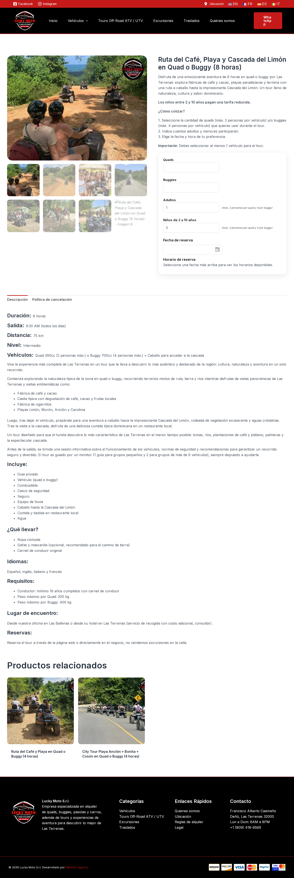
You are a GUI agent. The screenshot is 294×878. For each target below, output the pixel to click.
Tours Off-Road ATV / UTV (141, 816)
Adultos (169, 200)
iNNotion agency (77, 867)
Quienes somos (187, 811)
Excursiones (129, 822)
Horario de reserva (179, 259)
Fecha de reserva (178, 240)
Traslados (127, 827)
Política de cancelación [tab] (52, 299)
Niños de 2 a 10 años (179, 220)
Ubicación (183, 816)
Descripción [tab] (17, 299)
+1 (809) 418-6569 (245, 827)
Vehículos (127, 811)
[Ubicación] (214, 4)
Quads (168, 160)
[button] (86, 20)
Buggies (169, 180)
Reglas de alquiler (189, 822)
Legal (179, 827)
